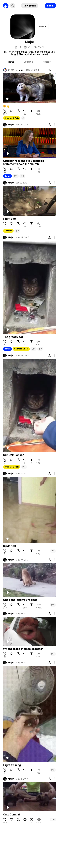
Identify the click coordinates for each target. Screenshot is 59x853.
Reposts (46, 61)
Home (11, 61)
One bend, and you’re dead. (20, 599)
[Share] (49, 70)
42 (27, 47)
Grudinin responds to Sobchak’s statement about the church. (23, 162)
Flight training (12, 765)
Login (50, 5)
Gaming (8, 231)
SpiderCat (9, 546)
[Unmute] (7, 99)
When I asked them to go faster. (23, 648)
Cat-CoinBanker (13, 455)
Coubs (28, 61)
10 (18, 47)
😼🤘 (6, 106)
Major (21, 70)
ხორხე (11, 70)
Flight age (9, 218)
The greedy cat (13, 336)
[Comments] (18, 111)
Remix (7, 176)
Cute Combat (11, 814)
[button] (5, 111)
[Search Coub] (12, 5)
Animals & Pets (12, 118)
